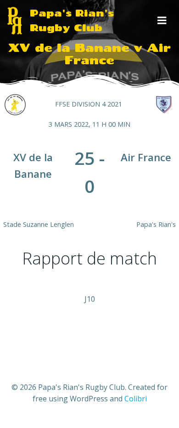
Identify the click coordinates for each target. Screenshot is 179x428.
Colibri (135, 399)
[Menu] (162, 20)
